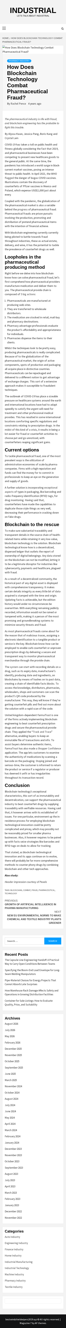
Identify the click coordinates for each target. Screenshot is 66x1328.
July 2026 (10, 1030)
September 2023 (14, 1167)
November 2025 (13, 1055)
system (14, 667)
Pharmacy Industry (19, 61)
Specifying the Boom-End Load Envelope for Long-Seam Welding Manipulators (32, 972)
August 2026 (11, 1023)
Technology (11, 893)
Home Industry (13, 1255)
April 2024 (10, 1124)
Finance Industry (14, 1249)
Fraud (35, 890)
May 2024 (10, 1117)
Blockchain (16, 890)
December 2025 (13, 1048)
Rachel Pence (19, 103)
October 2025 (12, 1061)
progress (22, 209)
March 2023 (11, 1192)
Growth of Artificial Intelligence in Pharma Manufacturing (30, 904)
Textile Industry (14, 1287)
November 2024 (13, 1086)
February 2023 (12, 1199)
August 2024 (11, 1098)
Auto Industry (12, 1237)
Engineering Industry (16, 1243)
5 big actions (28, 294)
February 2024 (12, 1136)
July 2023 (10, 1180)
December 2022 (13, 1211)
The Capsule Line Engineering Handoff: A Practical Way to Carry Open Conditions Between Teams (32, 962)
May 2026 (10, 1036)
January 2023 (12, 1205)
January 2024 (12, 1142)
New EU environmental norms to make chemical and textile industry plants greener (34, 917)
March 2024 (11, 1130)
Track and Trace (42, 732)
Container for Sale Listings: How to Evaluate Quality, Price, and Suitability (29, 1002)
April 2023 (10, 1186)
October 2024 (12, 1092)
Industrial (33, 10)
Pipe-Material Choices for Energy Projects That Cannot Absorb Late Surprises (30, 982)
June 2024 (10, 1111)
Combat (27, 890)
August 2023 (11, 1174)
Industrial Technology (17, 1268)
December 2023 (13, 1149)
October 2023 (12, 1161)
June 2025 (10, 1073)
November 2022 (13, 1217)
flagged (9, 178)
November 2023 (13, 1155)
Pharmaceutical (47, 890)
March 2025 (11, 1080)
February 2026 (12, 1042)
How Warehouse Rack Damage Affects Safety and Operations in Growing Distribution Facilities (31, 992)
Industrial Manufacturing (19, 1262)
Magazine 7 (25, 1323)
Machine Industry (14, 1274)
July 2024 (10, 1105)
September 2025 (14, 1067)
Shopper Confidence (49, 748)
